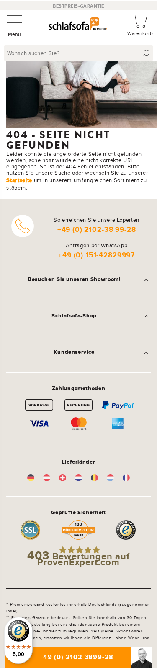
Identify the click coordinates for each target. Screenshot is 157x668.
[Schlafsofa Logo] (78, 25)
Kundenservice (74, 352)
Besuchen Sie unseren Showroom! (74, 279)
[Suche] (146, 53)
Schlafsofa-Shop (74, 315)
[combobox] (79, 53)
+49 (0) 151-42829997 (96, 255)
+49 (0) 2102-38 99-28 (96, 229)
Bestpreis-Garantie (78, 6)
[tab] (78, 279)
